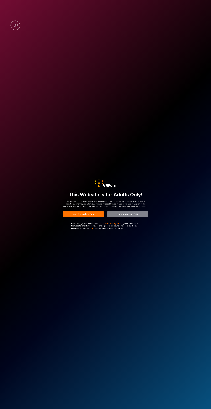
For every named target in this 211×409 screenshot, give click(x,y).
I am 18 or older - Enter (83, 214)
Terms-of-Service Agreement (111, 223)
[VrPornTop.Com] (105, 184)
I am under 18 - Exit (127, 214)
